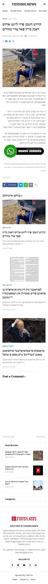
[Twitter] (10, 41)
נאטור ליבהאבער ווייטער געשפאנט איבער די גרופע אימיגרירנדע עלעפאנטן (18, 453)
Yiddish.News (24, 4)
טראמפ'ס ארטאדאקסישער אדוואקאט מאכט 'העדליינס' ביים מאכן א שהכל (23, 352)
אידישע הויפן (7, 285)
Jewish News (30, 11)
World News (16, 11)
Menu (3, 4)
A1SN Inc (29, 575)
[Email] (13, 41)
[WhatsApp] (26, 185)
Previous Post (9, 437)
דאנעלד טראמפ (8, 346)
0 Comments (32, 36)
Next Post (40, 437)
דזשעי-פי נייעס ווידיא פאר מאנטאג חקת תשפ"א (16, 468)
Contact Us (24, 579)
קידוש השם (13, 19)
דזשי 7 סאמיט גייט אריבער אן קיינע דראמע (16, 482)
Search (44, 4)
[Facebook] (6, 41)
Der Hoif (43, 11)
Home (5, 11)
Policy (33, 579)
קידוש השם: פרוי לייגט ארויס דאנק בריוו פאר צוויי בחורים (23, 234)
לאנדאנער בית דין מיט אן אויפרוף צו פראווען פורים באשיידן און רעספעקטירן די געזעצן (24, 293)
